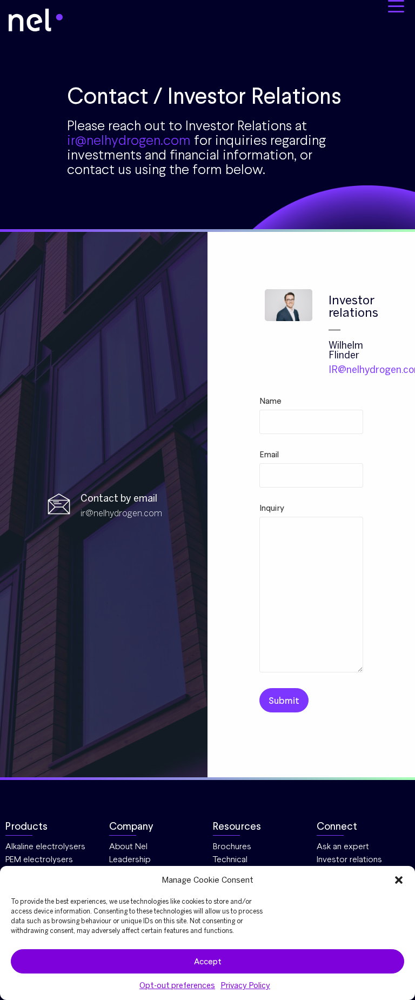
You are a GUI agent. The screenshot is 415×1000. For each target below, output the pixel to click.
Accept (208, 961)
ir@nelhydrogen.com (129, 140)
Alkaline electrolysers (45, 846)
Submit (284, 700)
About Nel (128, 846)
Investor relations (349, 859)
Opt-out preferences (177, 985)
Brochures (232, 846)
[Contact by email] (58, 504)
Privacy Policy (245, 985)
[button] (398, 880)
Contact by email (119, 498)
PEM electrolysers (39, 859)
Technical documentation (242, 864)
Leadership (130, 859)
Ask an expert (343, 846)
